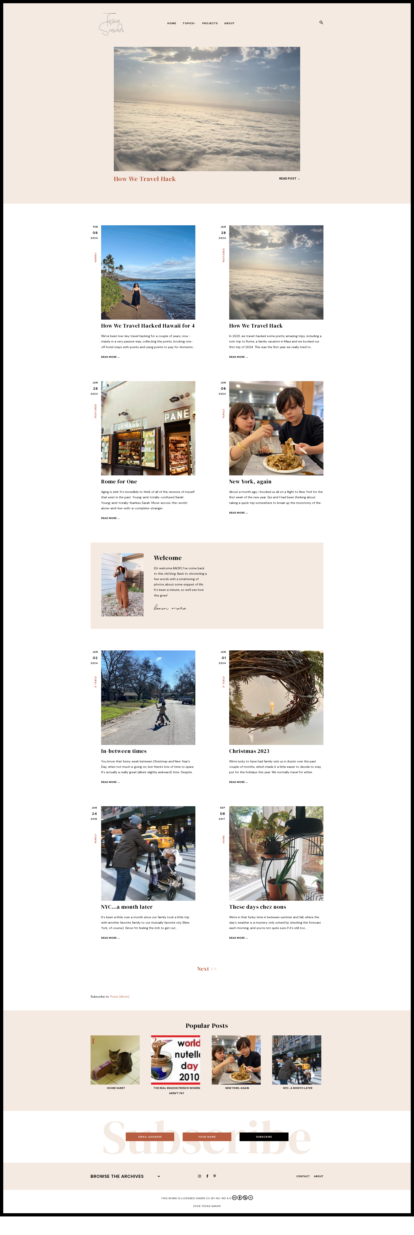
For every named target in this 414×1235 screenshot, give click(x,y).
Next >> (207, 968)
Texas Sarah (211, 1206)
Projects (210, 23)
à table (95, 682)
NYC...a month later (127, 906)
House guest (116, 1088)
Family (223, 413)
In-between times (124, 751)
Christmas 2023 (249, 751)
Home (171, 23)
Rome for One (135, 178)
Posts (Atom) (119, 996)
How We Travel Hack (256, 325)
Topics (188, 23)
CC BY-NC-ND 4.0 (218, 1198)
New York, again (250, 481)
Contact (303, 1176)
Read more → (110, 357)
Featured (223, 255)
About (229, 23)
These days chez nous (257, 906)
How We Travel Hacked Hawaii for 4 (148, 325)
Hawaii (95, 257)
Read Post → (289, 178)
